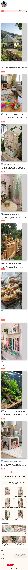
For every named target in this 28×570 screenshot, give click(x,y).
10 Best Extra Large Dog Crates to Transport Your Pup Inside (20, 519)
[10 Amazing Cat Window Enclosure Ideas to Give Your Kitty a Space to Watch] (8, 514)
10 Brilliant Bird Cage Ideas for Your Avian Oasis (9, 164)
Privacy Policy (3, 554)
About (2, 551)
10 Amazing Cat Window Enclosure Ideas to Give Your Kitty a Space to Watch (7, 519)
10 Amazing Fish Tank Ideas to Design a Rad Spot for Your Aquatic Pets (13, 411)
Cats (1, 113)
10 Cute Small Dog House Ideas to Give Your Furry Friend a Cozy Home (20, 508)
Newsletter (2, 553)
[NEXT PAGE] (19, 472)
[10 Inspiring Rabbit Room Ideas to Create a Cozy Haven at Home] (8, 502)
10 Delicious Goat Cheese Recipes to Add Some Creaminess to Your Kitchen (13, 312)
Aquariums (2, 410)
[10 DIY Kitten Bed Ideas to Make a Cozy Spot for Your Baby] (8, 491)
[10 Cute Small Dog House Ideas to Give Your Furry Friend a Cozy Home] (20, 502)
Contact (2, 558)
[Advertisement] (14, 17)
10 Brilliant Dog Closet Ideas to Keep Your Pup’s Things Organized (12, 362)
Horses (2, 62)
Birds (1, 163)
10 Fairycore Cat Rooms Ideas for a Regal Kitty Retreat (10, 214)
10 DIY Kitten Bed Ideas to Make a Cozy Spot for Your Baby (7, 496)
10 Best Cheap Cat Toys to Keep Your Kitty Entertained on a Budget (13, 114)
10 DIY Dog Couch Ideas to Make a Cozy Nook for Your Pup (20, 496)
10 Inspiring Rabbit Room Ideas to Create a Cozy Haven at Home (7, 508)
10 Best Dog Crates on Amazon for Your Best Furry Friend (11, 461)
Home (2, 550)
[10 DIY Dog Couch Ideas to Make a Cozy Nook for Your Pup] (20, 491)
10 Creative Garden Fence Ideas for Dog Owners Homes (11, 263)
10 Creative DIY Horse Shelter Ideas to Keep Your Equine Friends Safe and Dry (14, 64)
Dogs (2, 361)
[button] (8, 472)
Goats (2, 310)
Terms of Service (3, 555)
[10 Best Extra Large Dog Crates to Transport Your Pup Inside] (20, 514)
